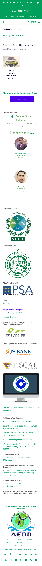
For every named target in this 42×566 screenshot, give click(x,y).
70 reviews (31, 133)
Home (5, 45)
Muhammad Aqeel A (21, 153)
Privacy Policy (30, 539)
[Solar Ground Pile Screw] (11, 61)
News (7, 539)
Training (19, 542)
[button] (35, 22)
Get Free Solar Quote (22, 99)
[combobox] (13, 35)
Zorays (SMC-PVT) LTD (21, 11)
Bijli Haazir (9, 542)
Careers (19, 539)
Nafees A (21, 187)
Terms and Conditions (21, 546)
